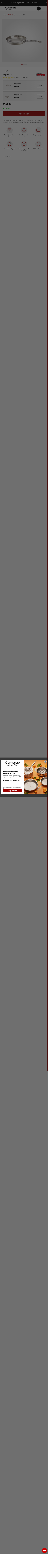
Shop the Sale (12, 791)
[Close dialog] (45, 761)
